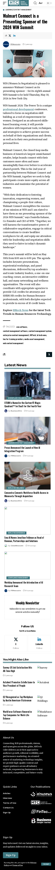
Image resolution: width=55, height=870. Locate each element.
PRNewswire (15, 44)
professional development (18, 109)
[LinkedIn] (39, 643)
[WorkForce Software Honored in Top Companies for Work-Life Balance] (44, 714)
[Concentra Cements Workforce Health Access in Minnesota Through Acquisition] (27, 476)
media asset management (34, 339)
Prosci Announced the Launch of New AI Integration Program (22, 449)
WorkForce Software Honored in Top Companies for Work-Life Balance (17, 715)
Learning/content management (18, 10)
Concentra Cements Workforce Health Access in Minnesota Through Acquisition (26, 494)
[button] (46, 864)
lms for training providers (13, 339)
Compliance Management (18, 578)
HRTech (33, 335)
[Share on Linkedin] (14, 35)
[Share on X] (10, 35)
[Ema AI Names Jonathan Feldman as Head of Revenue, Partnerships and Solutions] (27, 520)
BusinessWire (16, 411)
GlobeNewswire (17, 546)
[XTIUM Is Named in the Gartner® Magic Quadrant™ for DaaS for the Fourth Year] (27, 386)
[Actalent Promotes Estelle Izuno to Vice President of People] (44, 685)
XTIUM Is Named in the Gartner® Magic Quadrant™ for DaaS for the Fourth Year (22, 404)
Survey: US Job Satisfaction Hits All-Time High (17, 669)
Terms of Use (17, 865)
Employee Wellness (16, 488)
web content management (13, 343)
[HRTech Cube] (18, 3)
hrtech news (41, 335)
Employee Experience (16, 533)
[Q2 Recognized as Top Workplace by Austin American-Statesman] (44, 699)
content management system (39, 330)
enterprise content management (16, 335)
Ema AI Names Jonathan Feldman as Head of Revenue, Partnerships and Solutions (24, 539)
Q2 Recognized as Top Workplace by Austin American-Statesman (18, 698)
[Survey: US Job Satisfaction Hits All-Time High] (44, 670)
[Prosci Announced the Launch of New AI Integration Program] (27, 431)
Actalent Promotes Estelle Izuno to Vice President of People (19, 683)
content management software (15, 330)
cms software (21, 326)
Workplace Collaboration (19, 398)
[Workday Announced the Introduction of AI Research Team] (27, 565)
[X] (15, 643)
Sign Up (10, 855)
